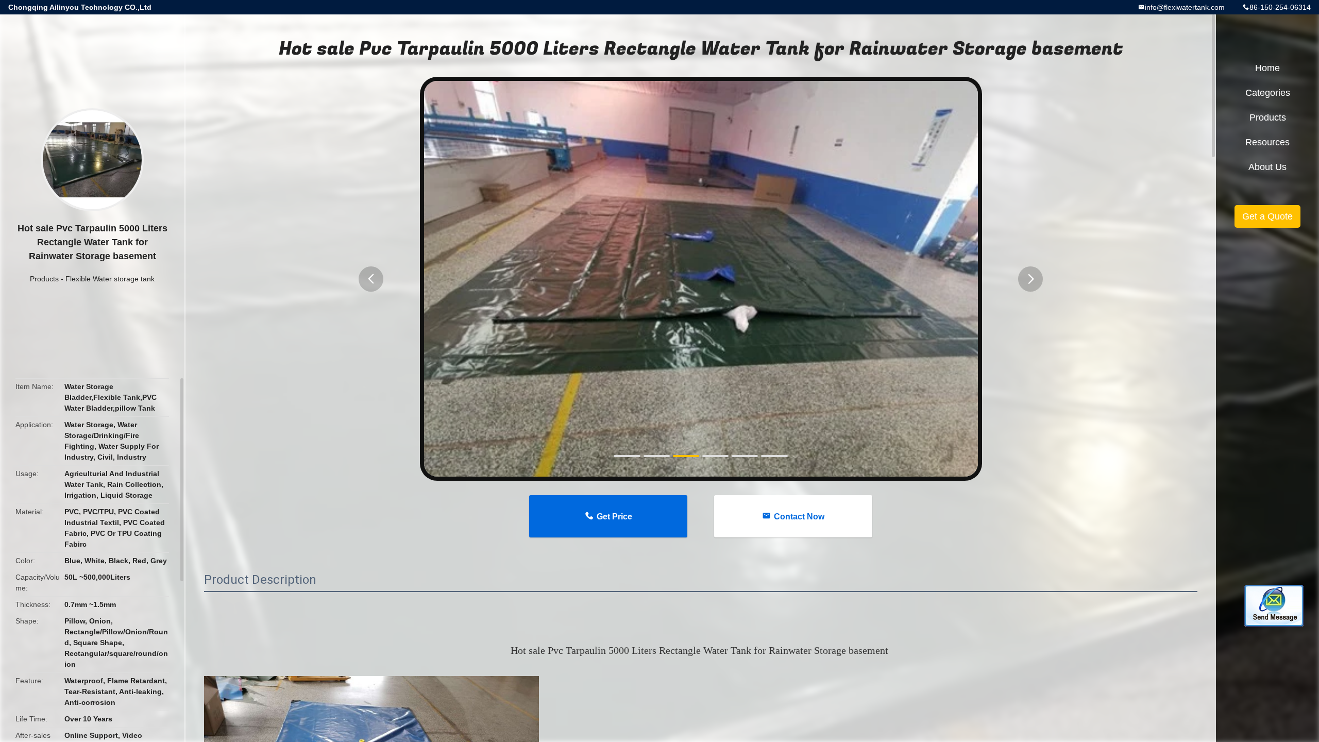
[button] (371, 279)
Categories (1267, 93)
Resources (1267, 142)
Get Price (614, 516)
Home (1267, 68)
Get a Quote (1267, 216)
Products (44, 279)
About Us (1267, 167)
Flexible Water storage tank (110, 279)
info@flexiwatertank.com (1185, 7)
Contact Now (799, 516)
